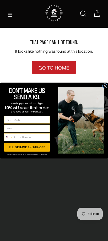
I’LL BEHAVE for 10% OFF (27, 147)
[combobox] (8, 137)
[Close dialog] (104, 86)
